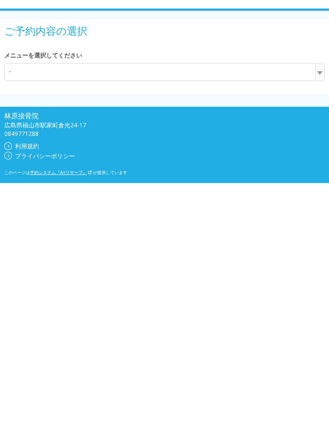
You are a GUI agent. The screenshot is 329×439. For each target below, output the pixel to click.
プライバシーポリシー (45, 156)
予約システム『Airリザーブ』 (58, 172)
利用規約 (27, 146)
